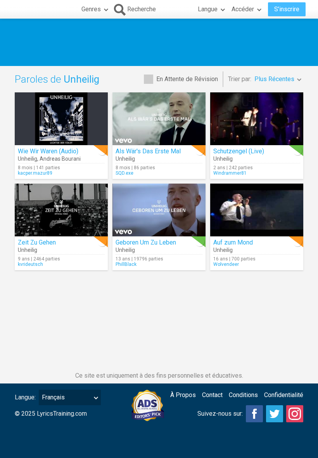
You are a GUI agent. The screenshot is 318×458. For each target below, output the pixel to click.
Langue (208, 9)
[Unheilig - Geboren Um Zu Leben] (159, 210)
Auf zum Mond (233, 242)
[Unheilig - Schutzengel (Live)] (256, 118)
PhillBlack (126, 264)
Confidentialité (283, 395)
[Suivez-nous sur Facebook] (254, 413)
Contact (212, 395)
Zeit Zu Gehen (37, 242)
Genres (91, 9)
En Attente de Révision (187, 79)
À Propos (183, 395)
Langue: (25, 397)
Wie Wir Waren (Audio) (48, 151)
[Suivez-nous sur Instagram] (294, 413)
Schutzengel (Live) (238, 151)
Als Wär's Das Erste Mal (148, 151)
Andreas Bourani (60, 159)
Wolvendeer (226, 264)
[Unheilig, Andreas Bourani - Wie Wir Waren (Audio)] (61, 118)
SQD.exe (124, 173)
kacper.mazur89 (35, 173)
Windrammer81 (230, 173)
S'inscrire (286, 9)
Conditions (243, 395)
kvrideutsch (30, 264)
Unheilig (27, 159)
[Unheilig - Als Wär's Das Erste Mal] (159, 118)
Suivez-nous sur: (220, 413)
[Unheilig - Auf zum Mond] (256, 210)
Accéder (243, 9)
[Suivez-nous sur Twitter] (274, 413)
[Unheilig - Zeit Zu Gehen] (61, 210)
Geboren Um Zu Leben (146, 242)
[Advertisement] (159, 42)
